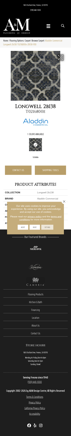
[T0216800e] (35, 144)
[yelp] (35, 426)
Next (66, 145)
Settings (47, 227)
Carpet (27, 40)
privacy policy (35, 216)
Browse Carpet (38, 40)
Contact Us (18, 170)
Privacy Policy (35, 402)
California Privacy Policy (34, 408)
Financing (35, 310)
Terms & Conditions (34, 397)
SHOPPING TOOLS (50, 170)
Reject (35, 227)
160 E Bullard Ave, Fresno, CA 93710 (35, 5)
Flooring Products (35, 294)
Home (5, 40)
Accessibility (34, 414)
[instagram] (40, 426)
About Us (35, 325)
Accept (23, 227)
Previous (4, 145)
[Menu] (48, 26)
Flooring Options (17, 40)
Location (35, 317)
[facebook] (29, 426)
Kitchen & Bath (35, 302)
